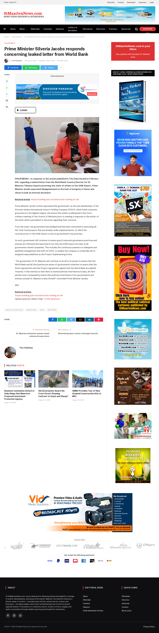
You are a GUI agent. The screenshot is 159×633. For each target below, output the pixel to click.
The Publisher (17, 61)
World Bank (51, 310)
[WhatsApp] (6, 87)
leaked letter (31, 310)
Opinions (60, 29)
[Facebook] (6, 81)
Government (10, 43)
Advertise (111, 2)
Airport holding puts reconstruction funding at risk (55, 199)
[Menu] (5, 29)
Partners (113, 29)
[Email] (6, 100)
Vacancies (142, 2)
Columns (48, 29)
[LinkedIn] (6, 106)
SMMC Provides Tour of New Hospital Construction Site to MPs (86, 393)
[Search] (136, 29)
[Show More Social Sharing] (60, 67)
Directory (100, 29)
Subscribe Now (147, 29)
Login (152, 2)
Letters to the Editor (72, 29)
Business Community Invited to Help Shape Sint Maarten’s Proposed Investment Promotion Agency (19, 395)
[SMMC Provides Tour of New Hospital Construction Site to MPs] (87, 379)
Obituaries (87, 29)
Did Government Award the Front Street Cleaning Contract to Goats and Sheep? (53, 393)
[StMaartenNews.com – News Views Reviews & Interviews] (24, 14)
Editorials (35, 29)
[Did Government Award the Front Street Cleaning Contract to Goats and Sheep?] (53, 379)
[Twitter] (6, 94)
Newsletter (131, 2)
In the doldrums (52, 299)
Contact (121, 2)
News (22, 29)
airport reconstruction (14, 310)
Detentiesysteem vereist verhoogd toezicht (78, 333)
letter (42, 310)
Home (13, 29)
